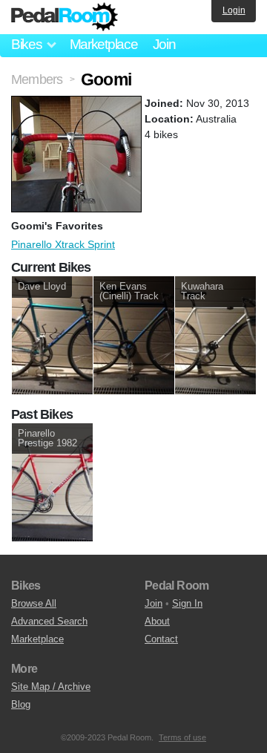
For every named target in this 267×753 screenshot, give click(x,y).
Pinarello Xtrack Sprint (63, 244)
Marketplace (104, 44)
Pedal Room (64, 17)
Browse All (33, 603)
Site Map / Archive (50, 686)
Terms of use (182, 737)
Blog (20, 704)
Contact (161, 639)
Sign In (187, 603)
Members (36, 79)
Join (164, 44)
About (157, 621)
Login (233, 10)
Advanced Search (49, 621)
